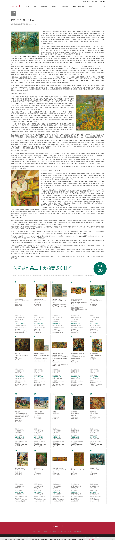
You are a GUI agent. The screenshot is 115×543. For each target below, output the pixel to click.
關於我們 (54, 6)
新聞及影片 (65, 6)
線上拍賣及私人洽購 (78, 6)
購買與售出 (44, 6)
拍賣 (27, 6)
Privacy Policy (90, 539)
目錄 (35, 6)
